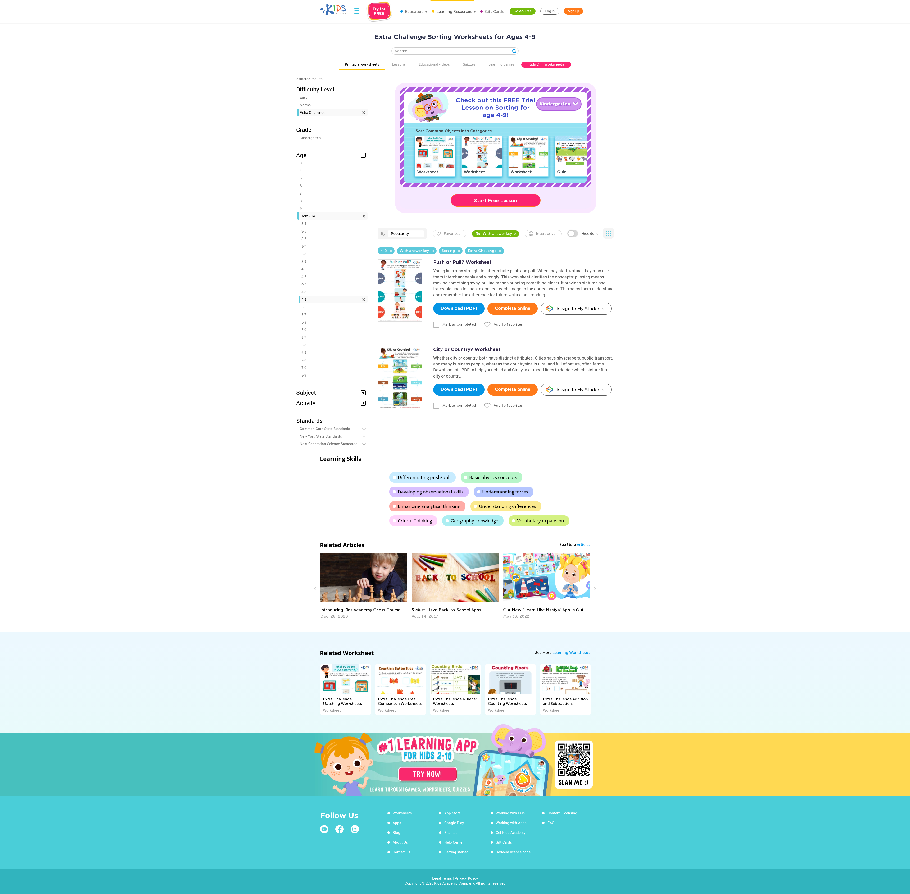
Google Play (454, 822)
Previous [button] (315, 588)
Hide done (590, 233)
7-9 (303, 367)
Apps (397, 822)
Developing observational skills (431, 492)
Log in (550, 11)
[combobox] (406, 233)
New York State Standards (321, 436)
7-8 (303, 360)
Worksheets (402, 813)
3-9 (303, 261)
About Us (400, 842)
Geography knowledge (474, 521)
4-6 (303, 276)
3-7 (303, 246)
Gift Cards (494, 11)
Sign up (573, 11)
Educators (413, 11)
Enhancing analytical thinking (429, 506)
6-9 (303, 352)
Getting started (456, 851)
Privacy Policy (466, 878)
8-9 (303, 375)
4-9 (303, 299)
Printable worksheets (362, 64)
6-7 (303, 337)
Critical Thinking (415, 521)
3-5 (303, 231)
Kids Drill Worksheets (546, 64)
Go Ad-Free (523, 11)
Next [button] (594, 588)
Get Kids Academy (511, 832)
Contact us (401, 851)
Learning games (501, 64)
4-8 (303, 291)
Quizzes (469, 64)
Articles (583, 544)
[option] (363, 586)
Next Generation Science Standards (328, 443)
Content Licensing (562, 813)
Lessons (399, 64)
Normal (306, 104)
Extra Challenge (312, 112)
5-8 (303, 322)
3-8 (303, 253)
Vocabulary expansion (540, 521)
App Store (452, 813)
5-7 (303, 314)
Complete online (512, 308)
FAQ (550, 822)
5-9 (303, 329)
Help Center (454, 842)
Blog (396, 832)
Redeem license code (513, 851)
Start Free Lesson (495, 200)
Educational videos (434, 64)
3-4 (303, 223)
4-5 (303, 269)
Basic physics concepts (493, 477)
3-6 (303, 238)
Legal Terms (442, 878)
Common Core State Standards (325, 428)
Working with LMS (510, 813)
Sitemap (451, 832)
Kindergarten (310, 137)
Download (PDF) (459, 308)
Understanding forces (505, 492)
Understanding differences (507, 506)
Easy (304, 97)
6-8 (303, 344)
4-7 (303, 284)
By (383, 233)
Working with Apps (511, 822)
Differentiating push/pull (424, 477)
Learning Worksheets (571, 652)
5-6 (303, 307)
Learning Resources (454, 11)
